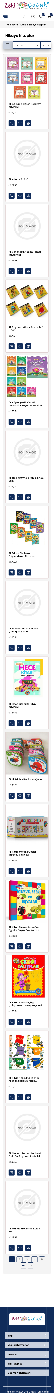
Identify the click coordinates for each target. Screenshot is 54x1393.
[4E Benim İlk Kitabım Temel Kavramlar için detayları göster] (27, 225)
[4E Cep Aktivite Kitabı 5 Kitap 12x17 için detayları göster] (27, 452)
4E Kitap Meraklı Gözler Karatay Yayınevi (22, 853)
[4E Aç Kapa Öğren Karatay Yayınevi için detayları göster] (27, 78)
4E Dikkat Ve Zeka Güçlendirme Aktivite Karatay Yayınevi (21, 555)
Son (31, 1265)
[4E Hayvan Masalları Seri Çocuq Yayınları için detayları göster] (27, 602)
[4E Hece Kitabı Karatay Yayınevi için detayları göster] (27, 678)
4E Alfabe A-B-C (18, 179)
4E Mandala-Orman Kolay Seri (24, 1230)
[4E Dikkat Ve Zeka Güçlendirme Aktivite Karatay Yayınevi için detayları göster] (27, 527)
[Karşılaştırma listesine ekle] (28, 123)
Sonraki (23, 1265)
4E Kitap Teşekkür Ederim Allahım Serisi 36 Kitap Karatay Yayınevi (24, 1079)
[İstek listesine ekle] (20, 123)
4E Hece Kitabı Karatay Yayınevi (22, 705)
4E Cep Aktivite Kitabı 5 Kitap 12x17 (26, 479)
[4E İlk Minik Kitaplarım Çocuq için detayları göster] (27, 753)
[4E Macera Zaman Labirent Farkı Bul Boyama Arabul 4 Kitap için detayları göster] (27, 1127)
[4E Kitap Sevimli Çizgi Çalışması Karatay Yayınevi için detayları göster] (27, 976)
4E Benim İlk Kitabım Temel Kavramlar (25, 253)
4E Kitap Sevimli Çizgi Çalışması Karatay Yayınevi (25, 1004)
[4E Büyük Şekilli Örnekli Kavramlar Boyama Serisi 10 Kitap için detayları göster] (27, 376)
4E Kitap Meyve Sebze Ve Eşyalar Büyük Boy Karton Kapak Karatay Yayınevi (24, 929)
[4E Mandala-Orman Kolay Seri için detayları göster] (27, 1202)
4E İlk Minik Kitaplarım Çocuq (26, 779)
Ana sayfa (12, 24)
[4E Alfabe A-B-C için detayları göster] (27, 153)
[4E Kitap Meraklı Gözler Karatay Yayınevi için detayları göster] (27, 825)
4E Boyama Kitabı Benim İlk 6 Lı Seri (26, 328)
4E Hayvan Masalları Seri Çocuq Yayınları (23, 630)
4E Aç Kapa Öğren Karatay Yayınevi (25, 105)
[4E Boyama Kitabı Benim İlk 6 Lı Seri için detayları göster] (27, 301)
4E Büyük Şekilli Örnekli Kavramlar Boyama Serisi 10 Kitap (25, 404)
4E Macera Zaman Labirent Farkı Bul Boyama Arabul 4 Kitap (25, 1155)
